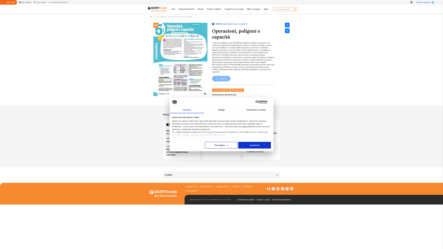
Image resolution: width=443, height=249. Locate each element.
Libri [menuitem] (173, 9)
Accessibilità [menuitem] (191, 191)
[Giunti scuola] (166, 193)
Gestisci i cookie (263, 200)
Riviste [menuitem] (201, 9)
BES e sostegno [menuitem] (253, 9)
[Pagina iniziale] (151, 16)
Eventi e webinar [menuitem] (214, 9)
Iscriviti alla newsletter (281, 200)
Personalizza (220, 145)
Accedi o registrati (423, 2)
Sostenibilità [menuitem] (247, 187)
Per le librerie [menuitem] (26, 2)
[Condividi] (287, 30)
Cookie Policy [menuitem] (192, 187)
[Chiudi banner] (270, 102)
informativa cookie (217, 135)
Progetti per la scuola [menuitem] (234, 9)
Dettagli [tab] (221, 110)
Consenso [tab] (187, 110)
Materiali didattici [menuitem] (186, 9)
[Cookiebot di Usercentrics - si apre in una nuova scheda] (257, 102)
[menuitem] (268, 189)
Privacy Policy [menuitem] (206, 187)
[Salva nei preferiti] (287, 25)
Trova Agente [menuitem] (41, 2)
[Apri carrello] (411, 2)
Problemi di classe (255, 151)
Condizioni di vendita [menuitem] (245, 200)
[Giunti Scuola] (157, 9)
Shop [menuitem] (266, 9)
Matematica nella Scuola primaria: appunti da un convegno (177, 152)
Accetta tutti (254, 145)
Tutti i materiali (160, 17)
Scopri (9, 2)
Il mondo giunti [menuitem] (222, 187)
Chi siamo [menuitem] (235, 187)
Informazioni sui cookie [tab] (256, 110)
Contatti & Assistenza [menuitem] (59, 2)
